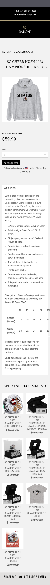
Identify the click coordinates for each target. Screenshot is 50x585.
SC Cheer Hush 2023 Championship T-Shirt (36, 511)
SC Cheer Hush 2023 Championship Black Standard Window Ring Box (37, 423)
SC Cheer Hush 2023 (12, 133)
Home (4, 43)
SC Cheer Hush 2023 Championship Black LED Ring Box (12, 513)
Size (4, 149)
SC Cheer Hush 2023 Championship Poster (12, 556)
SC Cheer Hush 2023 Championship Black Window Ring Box (37, 468)
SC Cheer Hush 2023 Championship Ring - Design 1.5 (13, 421)
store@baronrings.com (26, 14)
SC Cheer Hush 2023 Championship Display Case (12, 466)
